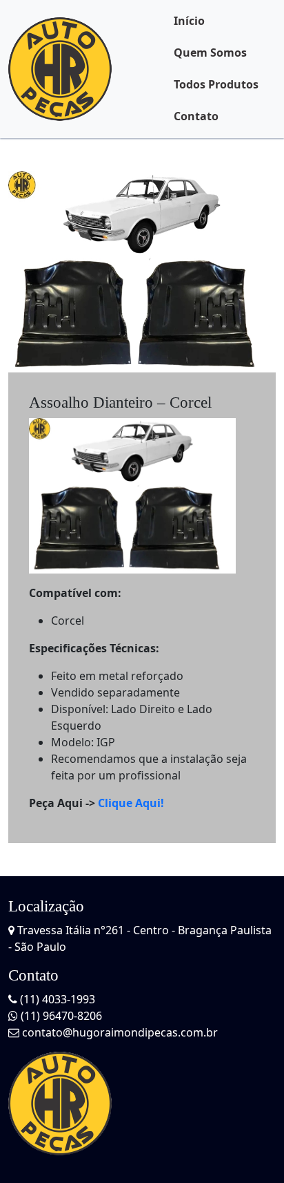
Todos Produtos (216, 84)
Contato (196, 116)
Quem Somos (210, 52)
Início (189, 20)
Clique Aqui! (131, 803)
